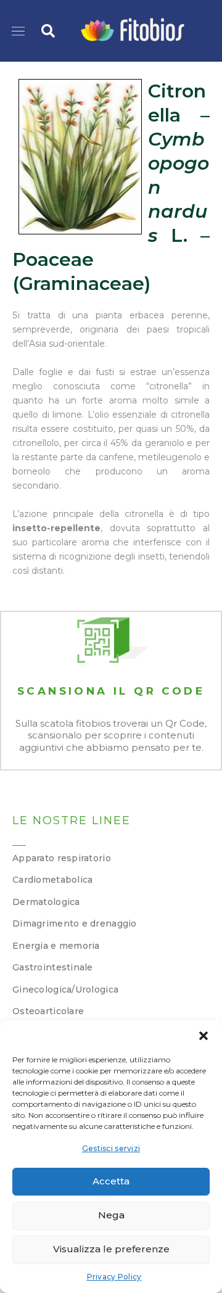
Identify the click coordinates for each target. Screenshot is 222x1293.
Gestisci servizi (111, 1148)
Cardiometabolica (52, 879)
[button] (203, 1036)
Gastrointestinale (52, 967)
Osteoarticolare (48, 1011)
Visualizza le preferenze (111, 1249)
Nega (111, 1215)
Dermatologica (46, 901)
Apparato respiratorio (61, 858)
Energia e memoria (56, 945)
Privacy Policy (114, 1276)
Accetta (111, 1181)
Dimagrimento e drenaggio (74, 923)
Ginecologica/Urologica (65, 989)
